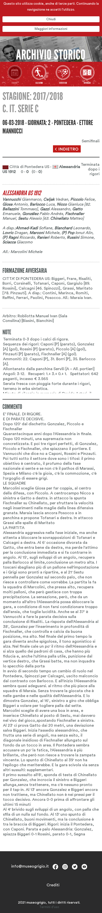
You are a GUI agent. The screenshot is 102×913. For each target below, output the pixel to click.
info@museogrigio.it (30, 866)
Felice (82, 199)
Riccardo (18, 237)
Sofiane (34, 228)
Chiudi (51, 19)
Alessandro (55, 209)
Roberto (51, 237)
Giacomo (17, 242)
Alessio (30, 218)
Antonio (14, 204)
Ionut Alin (77, 233)
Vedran (55, 199)
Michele (44, 233)
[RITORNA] (67, 148)
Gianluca (70, 204)
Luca (42, 204)
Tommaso (19, 209)
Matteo (66, 218)
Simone (80, 237)
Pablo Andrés (42, 214)
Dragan (14, 233)
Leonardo (72, 228)
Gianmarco (21, 199)
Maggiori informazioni (51, 28)
